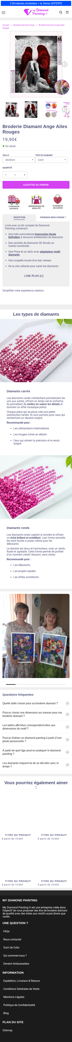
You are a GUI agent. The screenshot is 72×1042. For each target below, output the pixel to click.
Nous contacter (12, 939)
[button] (7, 64)
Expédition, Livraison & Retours (21, 980)
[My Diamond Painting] (36, 12)
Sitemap (7, 1030)
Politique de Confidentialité (19, 1005)
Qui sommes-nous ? (15, 955)
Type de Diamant (44, 155)
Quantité (7, 168)
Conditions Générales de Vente (21, 989)
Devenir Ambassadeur (16, 963)
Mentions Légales (13, 997)
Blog (6, 1013)
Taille (6, 155)
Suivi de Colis (11, 947)
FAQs (6, 931)
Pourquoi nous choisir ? (53, 217)
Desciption (19, 217)
